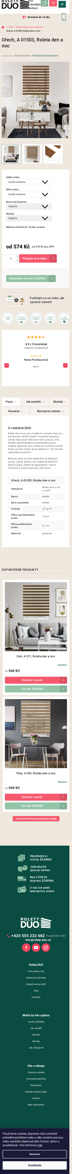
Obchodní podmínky (36, 1078)
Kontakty (36, 997)
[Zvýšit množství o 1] (17, 256)
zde (40, 1145)
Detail (36, 680)
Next (65, 365)
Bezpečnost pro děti (36, 984)
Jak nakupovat (36, 1047)
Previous (6, 365)
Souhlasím (34, 1165)
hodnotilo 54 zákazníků (36, 348)
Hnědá (45, 496)
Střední (46, 502)
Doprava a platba (36, 1072)
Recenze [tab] (14, 411)
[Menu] (62, 4)
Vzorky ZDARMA (36, 1021)
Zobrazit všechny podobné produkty (36, 818)
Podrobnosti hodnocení (45, 55)
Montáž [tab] (58, 401)
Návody (36, 1041)
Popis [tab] (9, 401)
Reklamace (36, 1085)
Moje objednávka (36, 1104)
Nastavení (35, 1154)
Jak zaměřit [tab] (33, 401)
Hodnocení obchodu (36, 977)
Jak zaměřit (36, 1028)
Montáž (36, 1034)
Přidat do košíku (38, 258)
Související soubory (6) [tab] (50, 411)
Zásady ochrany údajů (36, 1091)
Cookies (36, 1098)
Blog (36, 990)
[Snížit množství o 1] (17, 260)
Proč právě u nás (36, 971)
